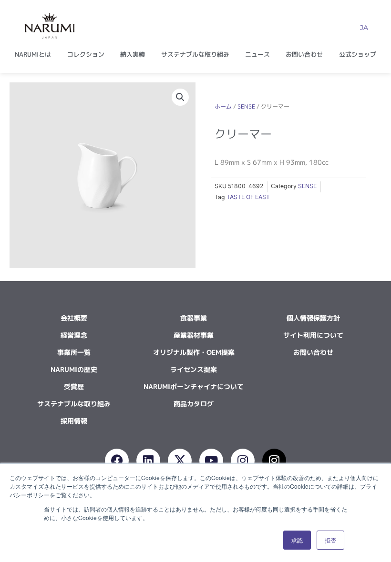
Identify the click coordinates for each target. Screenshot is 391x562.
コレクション (85, 54)
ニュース (257, 54)
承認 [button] (297, 540)
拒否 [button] (330, 540)
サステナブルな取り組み (195, 54)
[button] (180, 97)
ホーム (223, 106)
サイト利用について (313, 335)
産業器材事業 (194, 335)
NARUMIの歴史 (74, 369)
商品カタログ (194, 403)
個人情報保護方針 (313, 317)
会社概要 (74, 317)
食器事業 (193, 317)
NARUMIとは (33, 54)
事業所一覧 (74, 352)
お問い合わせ (304, 54)
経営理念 (74, 335)
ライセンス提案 (193, 369)
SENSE (246, 106)
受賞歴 (74, 386)
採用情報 (74, 420)
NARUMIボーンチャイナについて (194, 386)
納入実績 (132, 54)
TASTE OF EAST (248, 197)
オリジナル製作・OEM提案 (194, 352)
